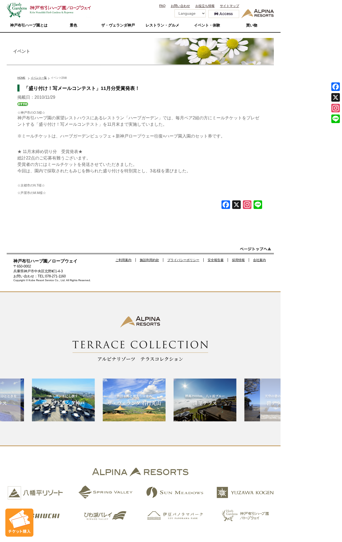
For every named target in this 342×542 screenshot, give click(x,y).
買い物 (251, 25)
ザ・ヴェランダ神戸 (118, 25)
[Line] (257, 205)
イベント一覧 (39, 77)
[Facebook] (225, 205)
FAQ (162, 6)
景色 (73, 25)
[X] (236, 205)
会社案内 (259, 260)
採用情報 (238, 260)
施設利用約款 (149, 260)
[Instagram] (335, 108)
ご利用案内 (123, 260)
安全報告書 (216, 260)
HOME (21, 77)
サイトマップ (229, 6)
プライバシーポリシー (183, 260)
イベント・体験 (207, 25)
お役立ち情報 (205, 6)
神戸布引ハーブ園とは (29, 25)
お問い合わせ (180, 6)
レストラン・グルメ (162, 25)
